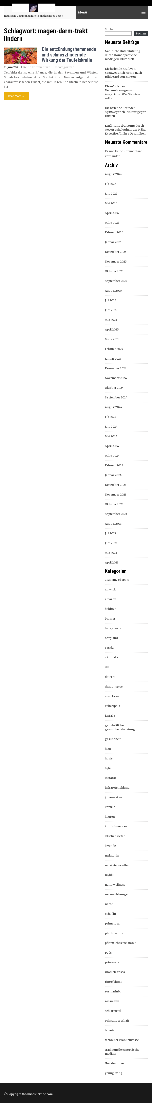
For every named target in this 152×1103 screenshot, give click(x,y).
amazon (110, 599)
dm (107, 667)
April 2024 (112, 446)
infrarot (110, 778)
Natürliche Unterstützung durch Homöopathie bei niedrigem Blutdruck (122, 55)
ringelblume (113, 982)
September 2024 (116, 397)
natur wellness (115, 884)
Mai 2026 (111, 203)
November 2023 (115, 494)
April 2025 (112, 329)
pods (108, 952)
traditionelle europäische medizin (122, 1051)
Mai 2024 (111, 436)
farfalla (110, 715)
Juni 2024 (111, 426)
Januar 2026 (113, 242)
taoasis (109, 1030)
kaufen (110, 816)
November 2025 (116, 261)
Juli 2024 (110, 417)
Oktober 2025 (114, 271)
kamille (110, 807)
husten (109, 758)
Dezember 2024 (116, 368)
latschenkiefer (115, 836)
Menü (82, 12)
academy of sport (117, 580)
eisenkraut (112, 696)
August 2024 (113, 407)
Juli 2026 (110, 184)
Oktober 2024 (114, 388)
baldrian (111, 609)
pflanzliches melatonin (121, 943)
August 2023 (113, 523)
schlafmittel (113, 1011)
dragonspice (114, 686)
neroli (109, 904)
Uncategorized (64, 67)
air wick (110, 589)
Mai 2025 (111, 320)
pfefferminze (114, 933)
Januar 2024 (113, 475)
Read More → (16, 95)
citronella (111, 657)
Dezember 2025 (115, 252)
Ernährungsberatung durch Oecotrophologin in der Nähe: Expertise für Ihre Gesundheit (125, 129)
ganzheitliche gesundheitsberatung (120, 727)
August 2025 (113, 290)
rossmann (112, 1001)
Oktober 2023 (114, 504)
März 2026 (112, 222)
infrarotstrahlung (117, 787)
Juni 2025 (111, 310)
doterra (110, 677)
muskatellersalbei (117, 865)
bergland (111, 638)
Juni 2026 (111, 193)
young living (114, 1073)
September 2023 (116, 514)
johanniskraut (114, 797)
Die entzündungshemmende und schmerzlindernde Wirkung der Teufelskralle (69, 54)
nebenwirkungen (117, 894)
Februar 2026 (114, 232)
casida (109, 647)
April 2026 (112, 213)
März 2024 (112, 455)
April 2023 (112, 562)
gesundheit (113, 739)
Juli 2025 (110, 300)
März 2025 (112, 339)
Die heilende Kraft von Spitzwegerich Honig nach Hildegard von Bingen (123, 72)
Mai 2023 (111, 553)
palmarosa (112, 923)
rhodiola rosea (115, 972)
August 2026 (113, 174)
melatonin (112, 855)
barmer (110, 618)
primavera (112, 962)
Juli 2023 (110, 533)
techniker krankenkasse (122, 1040)
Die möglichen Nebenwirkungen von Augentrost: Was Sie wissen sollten (123, 92)
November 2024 (116, 378)
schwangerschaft (117, 1020)
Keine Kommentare (36, 67)
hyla (108, 768)
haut (108, 749)
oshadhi (110, 914)
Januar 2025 (113, 358)
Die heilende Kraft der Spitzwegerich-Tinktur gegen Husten (125, 112)
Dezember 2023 (115, 485)
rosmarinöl (113, 991)
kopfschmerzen (116, 826)
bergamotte (113, 628)
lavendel (111, 846)
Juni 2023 (111, 543)
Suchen (110, 29)
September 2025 (116, 281)
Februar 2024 (114, 465)
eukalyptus (112, 706)
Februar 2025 (114, 349)
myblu (109, 875)
